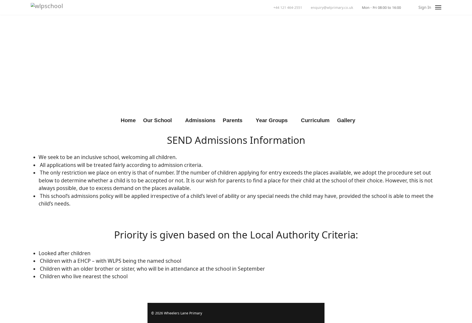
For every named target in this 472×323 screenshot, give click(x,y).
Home (128, 120)
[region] (236, 64)
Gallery (346, 120)
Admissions (200, 120)
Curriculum (315, 120)
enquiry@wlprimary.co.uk (332, 7)
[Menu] (438, 7)
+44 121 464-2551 (287, 7)
